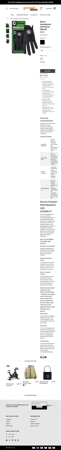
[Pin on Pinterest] (45, 357)
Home (12, 15)
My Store (12, 448)
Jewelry (8, 423)
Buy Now (47, 71)
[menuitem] (12, 14)
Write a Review (43, 34)
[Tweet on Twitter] (43, 357)
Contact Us (34, 15)
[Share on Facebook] (41, 357)
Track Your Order (45, 15)
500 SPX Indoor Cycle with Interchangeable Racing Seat (10, 384)
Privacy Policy (34, 426)
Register (49, 8)
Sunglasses (9, 426)
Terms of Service (35, 423)
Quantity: (42, 62)
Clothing (8, 419)
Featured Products (22, 15)
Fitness (8, 421)
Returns (32, 421)
